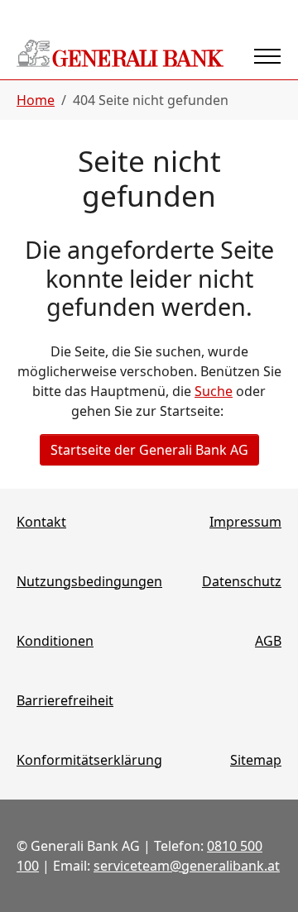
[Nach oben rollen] (261, 875)
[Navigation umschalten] (267, 56)
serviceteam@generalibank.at (187, 866)
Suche (214, 391)
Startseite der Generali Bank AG (149, 450)
